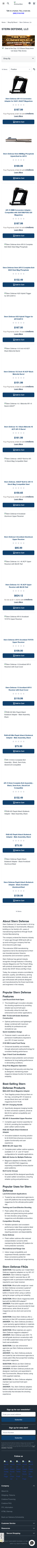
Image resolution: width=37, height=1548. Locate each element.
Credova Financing (8, 1499)
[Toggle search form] (8, 3)
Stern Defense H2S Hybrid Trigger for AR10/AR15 (18, 317)
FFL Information (7, 1507)
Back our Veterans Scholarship (12, 1517)
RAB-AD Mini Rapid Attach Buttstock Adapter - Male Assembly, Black (18, 736)
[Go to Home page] (18, 3)
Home (4, 22)
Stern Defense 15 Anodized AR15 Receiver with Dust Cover (19, 688)
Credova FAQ (6, 1503)
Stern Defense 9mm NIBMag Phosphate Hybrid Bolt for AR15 (18, 155)
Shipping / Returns (8, 1495)
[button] (2, 1538)
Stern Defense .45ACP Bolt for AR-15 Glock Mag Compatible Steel (18, 483)
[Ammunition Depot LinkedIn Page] (31, 1469)
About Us (4, 1491)
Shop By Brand (12, 22)
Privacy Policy (9, 1447)
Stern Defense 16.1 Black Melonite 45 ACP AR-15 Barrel (18, 428)
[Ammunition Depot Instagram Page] (6, 1469)
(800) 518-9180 (18, 13)
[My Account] (29, 3)
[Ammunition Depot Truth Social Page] (24, 1470)
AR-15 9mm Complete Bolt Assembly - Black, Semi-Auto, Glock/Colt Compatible (18, 785)
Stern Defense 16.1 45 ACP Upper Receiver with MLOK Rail (18, 585)
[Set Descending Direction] (34, 69)
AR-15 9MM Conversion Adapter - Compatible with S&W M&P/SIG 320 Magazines (18, 212)
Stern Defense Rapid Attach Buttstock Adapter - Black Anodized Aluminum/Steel (18, 884)
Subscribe (18, 1419)
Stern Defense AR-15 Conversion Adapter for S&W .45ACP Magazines (19, 99)
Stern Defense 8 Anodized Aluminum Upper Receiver (18, 538)
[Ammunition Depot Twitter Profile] (18, 1470)
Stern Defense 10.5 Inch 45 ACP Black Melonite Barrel (18, 372)
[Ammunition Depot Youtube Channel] (12, 1470)
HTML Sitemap (6, 1511)
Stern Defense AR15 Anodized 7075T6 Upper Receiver (18, 641)
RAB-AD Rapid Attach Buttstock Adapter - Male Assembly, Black (18, 835)
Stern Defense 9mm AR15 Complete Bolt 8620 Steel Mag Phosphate (18, 268)
